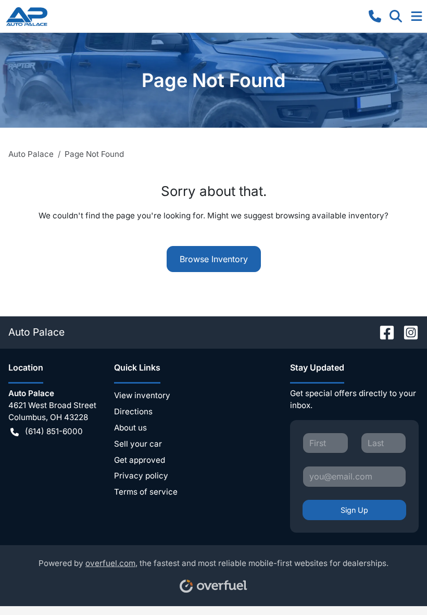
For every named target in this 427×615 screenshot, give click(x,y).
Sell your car (138, 444)
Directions (133, 411)
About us (130, 428)
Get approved (139, 460)
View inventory (142, 395)
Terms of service (146, 492)
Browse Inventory (214, 259)
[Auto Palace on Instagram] (407, 332)
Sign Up (354, 510)
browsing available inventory (329, 215)
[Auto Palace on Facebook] (383, 332)
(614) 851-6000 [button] (54, 431)
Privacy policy (141, 476)
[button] (375, 16)
